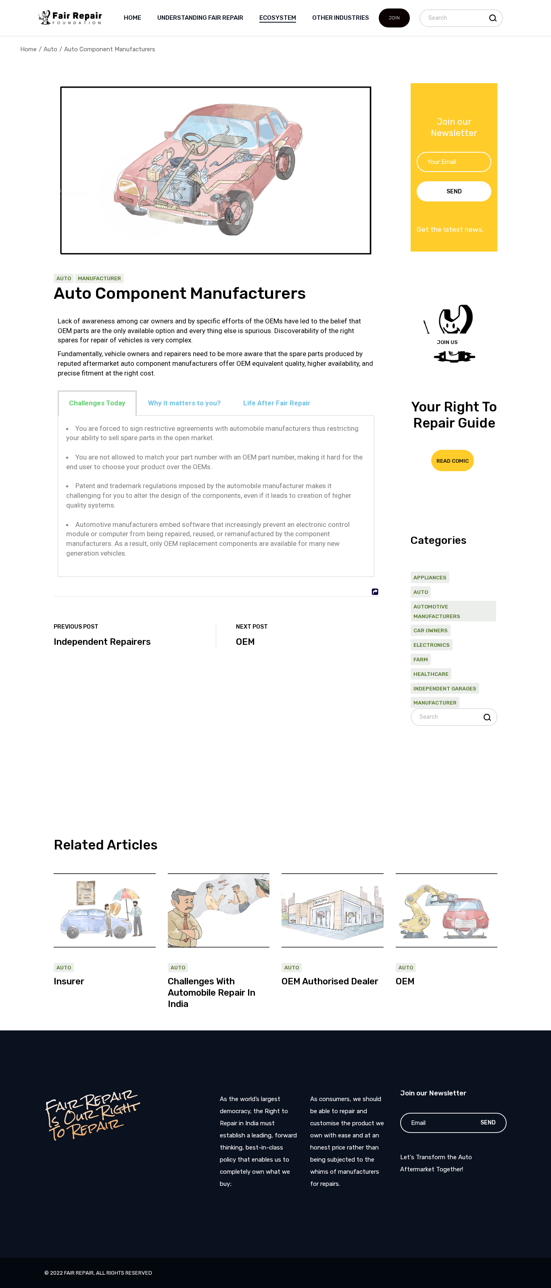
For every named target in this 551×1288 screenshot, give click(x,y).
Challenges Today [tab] (97, 403)
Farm (420, 660)
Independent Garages (444, 689)
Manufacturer (99, 278)
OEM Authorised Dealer (330, 981)
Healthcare (431, 674)
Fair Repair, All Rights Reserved (108, 1273)
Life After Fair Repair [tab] (276, 403)
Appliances (430, 578)
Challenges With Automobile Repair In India (211, 992)
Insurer (69, 981)
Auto (50, 49)
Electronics (431, 645)
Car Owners (430, 630)
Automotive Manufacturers (436, 611)
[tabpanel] (216, 496)
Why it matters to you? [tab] (184, 403)
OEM (405, 981)
